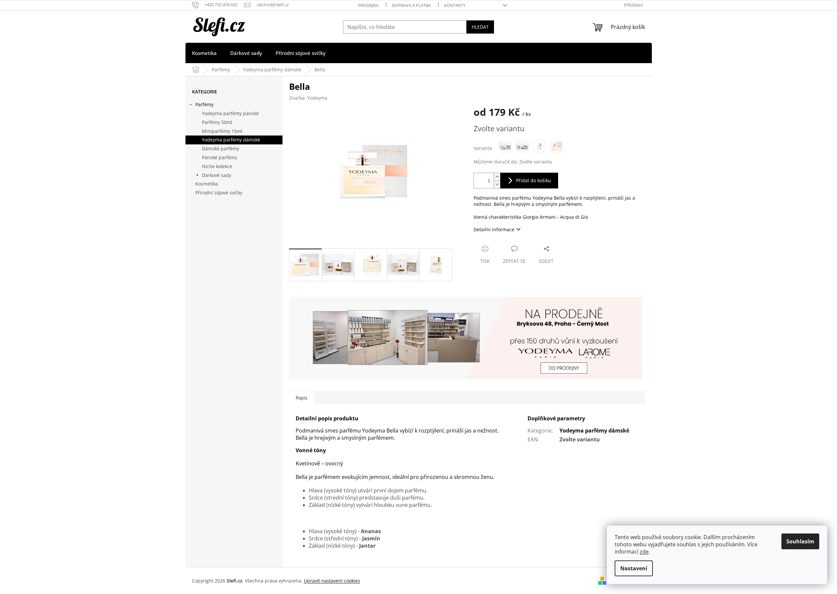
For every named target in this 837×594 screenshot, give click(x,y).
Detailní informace (494, 229)
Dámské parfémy (220, 148)
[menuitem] (204, 53)
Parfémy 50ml (217, 122)
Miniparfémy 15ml (222, 131)
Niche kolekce (217, 166)
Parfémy (204, 104)
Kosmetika (206, 184)
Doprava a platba (411, 5)
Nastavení (633, 568)
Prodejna (368, 5)
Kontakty (454, 5)
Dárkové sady (216, 175)
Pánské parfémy (219, 157)
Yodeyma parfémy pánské (230, 113)
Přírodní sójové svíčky (218, 192)
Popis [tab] (302, 398)
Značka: (308, 98)
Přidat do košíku (533, 180)
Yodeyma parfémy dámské (231, 139)
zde (644, 551)
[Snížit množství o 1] (497, 184)
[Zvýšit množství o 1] (497, 177)
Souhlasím (800, 541)
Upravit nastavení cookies (332, 581)
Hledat (480, 27)
